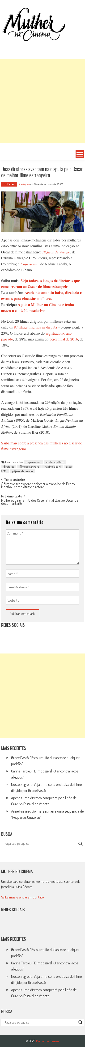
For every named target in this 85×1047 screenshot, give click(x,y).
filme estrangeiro (29, 466)
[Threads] (58, 636)
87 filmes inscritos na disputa (35, 327)
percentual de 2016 (64, 338)
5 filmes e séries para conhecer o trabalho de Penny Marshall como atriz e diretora (38, 485)
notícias (9, 184)
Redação (24, 184)
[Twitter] (17, 925)
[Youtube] (37, 636)
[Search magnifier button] (80, 844)
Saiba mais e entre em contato (22, 897)
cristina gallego (55, 462)
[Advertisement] (42, 101)
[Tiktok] (27, 636)
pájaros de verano (22, 471)
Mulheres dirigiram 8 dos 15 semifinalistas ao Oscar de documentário (39, 502)
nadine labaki (53, 466)
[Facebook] (47, 636)
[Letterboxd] (17, 636)
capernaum (33, 462)
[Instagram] (6, 636)
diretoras (9, 466)
